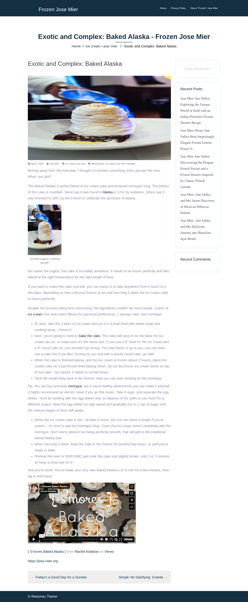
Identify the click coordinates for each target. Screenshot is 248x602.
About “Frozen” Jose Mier (204, 8)
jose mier (110, 46)
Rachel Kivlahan (87, 551)
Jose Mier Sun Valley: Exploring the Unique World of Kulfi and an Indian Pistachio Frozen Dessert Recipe (196, 110)
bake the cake (89, 336)
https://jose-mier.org (43, 561)
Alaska (108, 192)
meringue (131, 163)
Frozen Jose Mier (58, 9)
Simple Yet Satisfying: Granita (141, 577)
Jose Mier (54, 163)
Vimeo (109, 551)
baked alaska (97, 163)
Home (163, 8)
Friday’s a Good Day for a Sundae (61, 577)
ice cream (93, 46)
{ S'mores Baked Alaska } (47, 551)
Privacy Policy (178, 8)
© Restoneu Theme (42, 596)
